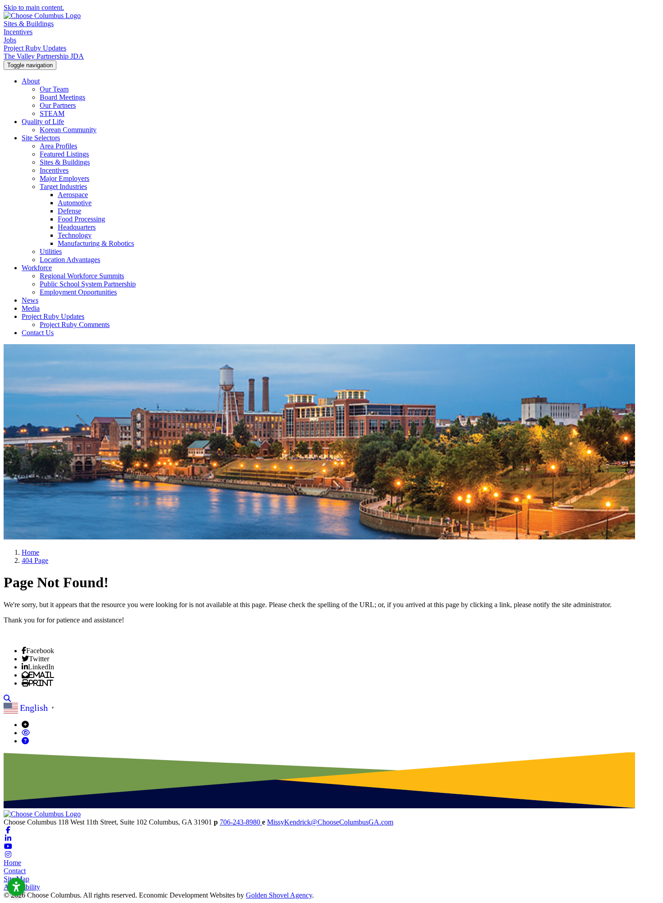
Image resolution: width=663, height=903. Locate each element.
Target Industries (63, 186)
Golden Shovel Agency (279, 895)
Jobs (10, 40)
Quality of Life (43, 121)
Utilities (51, 251)
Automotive (75, 203)
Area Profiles (58, 146)
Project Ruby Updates (35, 48)
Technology (75, 235)
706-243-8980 (241, 822)
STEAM (52, 113)
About (31, 81)
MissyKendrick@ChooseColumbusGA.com (330, 822)
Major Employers (64, 178)
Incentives (18, 32)
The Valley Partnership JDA (44, 56)
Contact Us (38, 332)
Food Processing (81, 219)
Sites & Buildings (29, 24)
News (30, 300)
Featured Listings (64, 154)
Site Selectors (41, 138)
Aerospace (73, 194)
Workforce (37, 268)
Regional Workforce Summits (82, 276)
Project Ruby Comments (75, 324)
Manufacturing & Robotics (96, 243)
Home (12, 862)
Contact (15, 871)
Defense (69, 211)
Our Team (54, 89)
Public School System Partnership (88, 284)
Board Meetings (62, 97)
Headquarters (77, 227)
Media (31, 308)
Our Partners (58, 105)
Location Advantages (70, 259)
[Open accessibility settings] (16, 887)
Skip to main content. (34, 7)
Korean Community (68, 130)
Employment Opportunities (78, 292)
